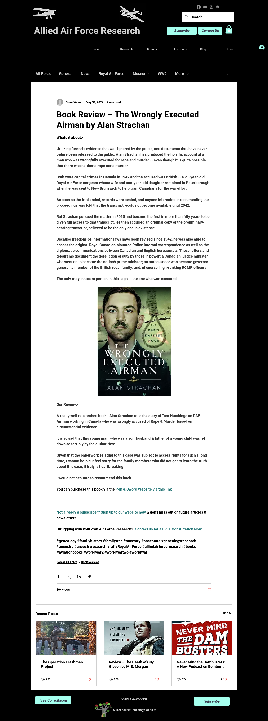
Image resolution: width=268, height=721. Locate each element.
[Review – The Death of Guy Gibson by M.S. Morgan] (134, 638)
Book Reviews (90, 562)
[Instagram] (211, 7)
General (65, 73)
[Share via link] (89, 577)
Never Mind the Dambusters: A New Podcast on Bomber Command (201, 664)
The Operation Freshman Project (62, 664)
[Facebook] (199, 7)
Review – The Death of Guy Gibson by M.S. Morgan (131, 664)
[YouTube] (205, 7)
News (85, 73)
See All (227, 613)
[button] (228, 29)
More (179, 73)
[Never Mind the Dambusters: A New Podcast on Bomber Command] (202, 638)
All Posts (43, 73)
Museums (141, 73)
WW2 (162, 73)
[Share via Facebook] (59, 577)
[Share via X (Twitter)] (69, 577)
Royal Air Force (111, 73)
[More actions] (208, 102)
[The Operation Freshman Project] (66, 638)
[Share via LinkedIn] (79, 577)
